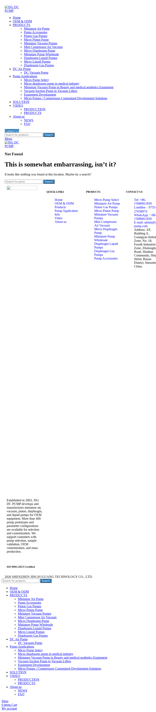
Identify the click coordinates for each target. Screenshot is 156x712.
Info (57, 214)
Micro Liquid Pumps (37, 61)
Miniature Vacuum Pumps (40, 43)
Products (60, 207)
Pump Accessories (35, 32)
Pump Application (66, 211)
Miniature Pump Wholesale (41, 54)
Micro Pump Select (36, 80)
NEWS (28, 120)
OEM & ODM (64, 203)
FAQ (27, 124)
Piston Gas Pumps (35, 36)
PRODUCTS (32, 113)
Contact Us (12, 131)
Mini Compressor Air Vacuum (43, 47)
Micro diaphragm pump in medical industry (51, 83)
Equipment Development (40, 94)
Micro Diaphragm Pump (39, 50)
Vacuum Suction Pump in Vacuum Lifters (50, 91)
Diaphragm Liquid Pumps (40, 58)
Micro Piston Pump (36, 39)
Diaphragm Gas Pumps (39, 65)
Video (58, 218)
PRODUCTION (35, 109)
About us (60, 221)
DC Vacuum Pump (36, 72)
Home (59, 200)
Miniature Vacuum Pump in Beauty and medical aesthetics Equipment (68, 87)
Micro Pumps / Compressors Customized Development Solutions (65, 98)
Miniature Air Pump (37, 28)
